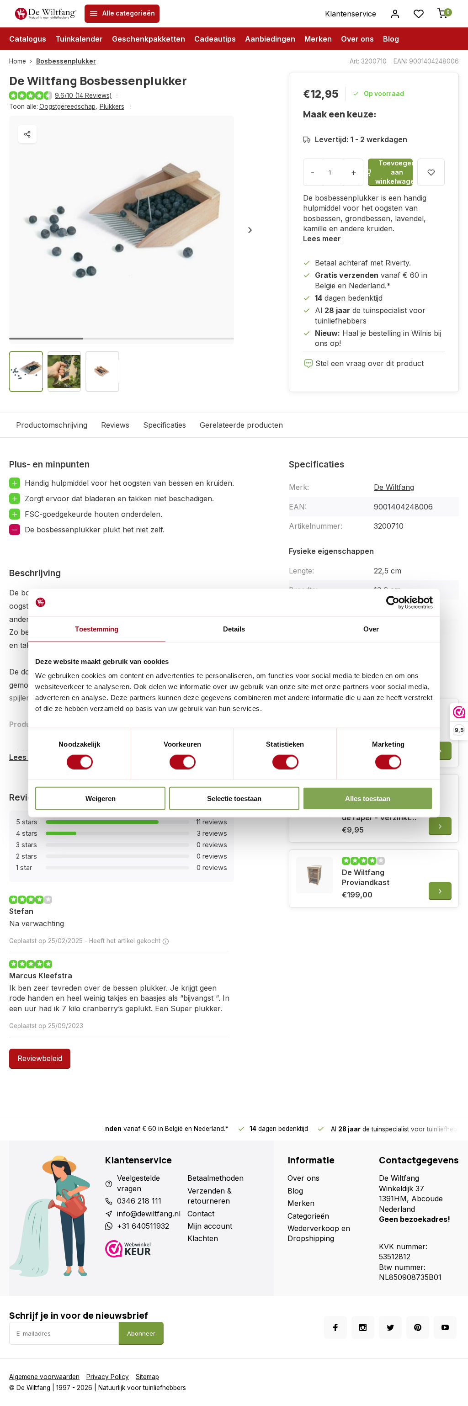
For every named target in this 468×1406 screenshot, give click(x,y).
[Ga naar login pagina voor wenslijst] (419, 14)
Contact (200, 1213)
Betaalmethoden (215, 1178)
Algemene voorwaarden (44, 1376)
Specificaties (164, 425)
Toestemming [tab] (96, 628)
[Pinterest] (417, 1327)
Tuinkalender (79, 38)
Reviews (115, 425)
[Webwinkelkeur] (143, 1250)
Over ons (357, 38)
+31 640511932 (143, 1226)
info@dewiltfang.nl (149, 1213)
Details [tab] (234, 628)
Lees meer (322, 238)
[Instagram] (362, 1327)
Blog (391, 38)
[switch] (183, 761)
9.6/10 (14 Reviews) (83, 95)
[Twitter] (390, 1327)
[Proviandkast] (314, 875)
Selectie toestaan (234, 798)
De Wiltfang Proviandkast (365, 877)
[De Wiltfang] (46, 13)
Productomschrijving (51, 425)
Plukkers (112, 106)
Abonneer (141, 1333)
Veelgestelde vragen (138, 1183)
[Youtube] (445, 1327)
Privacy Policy (107, 1376)
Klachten (202, 1238)
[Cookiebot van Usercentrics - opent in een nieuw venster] (393, 602)
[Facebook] (335, 1327)
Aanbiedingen (270, 38)
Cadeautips (215, 38)
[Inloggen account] (395, 14)
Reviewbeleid (39, 1058)
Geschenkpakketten (148, 38)
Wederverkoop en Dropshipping (318, 1233)
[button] (250, 229)
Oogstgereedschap (68, 106)
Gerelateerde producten (241, 425)
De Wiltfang (394, 487)
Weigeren (100, 798)
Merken (318, 38)
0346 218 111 (139, 1200)
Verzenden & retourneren (209, 1195)
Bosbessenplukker (66, 61)
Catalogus (27, 38)
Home (17, 61)
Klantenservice (350, 13)
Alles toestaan (367, 798)
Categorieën (308, 1215)
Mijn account (209, 1226)
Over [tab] (371, 628)
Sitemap (147, 1376)
